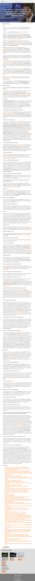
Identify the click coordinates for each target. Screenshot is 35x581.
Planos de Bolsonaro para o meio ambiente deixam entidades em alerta (16, 534)
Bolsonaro (4, 448)
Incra (9, 367)
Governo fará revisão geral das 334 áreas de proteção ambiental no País (16, 496)
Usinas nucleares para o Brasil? (10, 495)
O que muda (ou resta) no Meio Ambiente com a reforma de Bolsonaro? (16, 490)
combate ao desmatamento (8, 113)
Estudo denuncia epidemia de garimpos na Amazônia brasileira (15, 518)
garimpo (15, 336)
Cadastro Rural (10, 356)
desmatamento (5, 48)
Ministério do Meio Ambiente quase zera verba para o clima (14, 481)
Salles (25, 274)
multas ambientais (26, 138)
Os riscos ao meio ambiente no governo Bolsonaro (13, 538)
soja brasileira (11, 73)
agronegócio (10, 63)
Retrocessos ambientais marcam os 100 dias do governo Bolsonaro (15, 476)
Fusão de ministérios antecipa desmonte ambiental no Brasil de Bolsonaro (16, 489)
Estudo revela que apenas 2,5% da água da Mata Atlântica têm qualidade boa (17, 535)
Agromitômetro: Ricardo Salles (10, 494)
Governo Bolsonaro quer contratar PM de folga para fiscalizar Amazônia (16, 467)
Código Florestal (15, 82)
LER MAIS (4, 562)
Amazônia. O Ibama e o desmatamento (11, 511)
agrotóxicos (17, 201)
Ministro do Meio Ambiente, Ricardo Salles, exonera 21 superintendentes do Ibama (18, 530)
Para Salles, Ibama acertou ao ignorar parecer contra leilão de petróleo (16, 508)
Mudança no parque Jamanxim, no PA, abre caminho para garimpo (15, 514)
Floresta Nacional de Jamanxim (11, 44)
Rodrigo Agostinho (24, 36)
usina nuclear (8, 427)
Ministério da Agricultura (18, 68)
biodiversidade (12, 382)
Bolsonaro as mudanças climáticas (22, 94)
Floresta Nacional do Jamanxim (23, 292)
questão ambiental (6, 92)
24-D (9, 214)
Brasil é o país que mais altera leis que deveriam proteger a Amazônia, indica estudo (18, 517)
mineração (4, 336)
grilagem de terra (24, 355)
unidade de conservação (20, 312)
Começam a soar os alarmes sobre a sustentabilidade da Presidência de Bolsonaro (18, 515)
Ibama (7, 295)
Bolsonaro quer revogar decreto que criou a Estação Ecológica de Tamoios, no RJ (18, 516)
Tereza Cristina (5, 62)
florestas (25, 100)
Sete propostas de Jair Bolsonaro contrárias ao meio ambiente (15, 502)
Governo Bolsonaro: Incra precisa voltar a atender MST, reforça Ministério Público (18, 529)
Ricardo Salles (19, 38)
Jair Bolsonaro (9, 38)
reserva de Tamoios (18, 426)
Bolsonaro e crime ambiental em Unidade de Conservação (14, 497)
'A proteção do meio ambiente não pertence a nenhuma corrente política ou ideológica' (18, 488)
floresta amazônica (28, 249)
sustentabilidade (11, 186)
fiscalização (25, 441)
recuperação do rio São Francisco (19, 144)
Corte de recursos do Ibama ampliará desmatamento (13, 480)
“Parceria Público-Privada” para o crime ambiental (13, 475)
